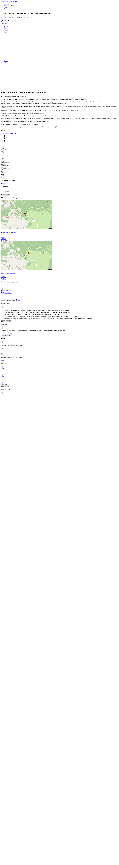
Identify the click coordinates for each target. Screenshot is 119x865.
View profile (13, 133)
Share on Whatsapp (7, 293)
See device (3, 183)
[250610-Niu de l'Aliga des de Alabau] (26, 269)
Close (2, 368)
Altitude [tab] (6, 26)
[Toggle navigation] (5, 1)
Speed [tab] (5, 28)
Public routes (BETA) (9, 6)
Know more (15, 282)
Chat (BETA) (7, 4)
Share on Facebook (7, 292)
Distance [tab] (6, 30)
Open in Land (8, 335)
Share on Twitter (6, 290)
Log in (5, 7)
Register (6, 8)
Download (8, 321)
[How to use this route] (1, 22)
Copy (18, 300)
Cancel (3, 321)
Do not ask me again (7, 333)
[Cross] (3, 177)
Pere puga (6, 240)
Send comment (6, 194)
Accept (7, 386)
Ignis (5, 281)
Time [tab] (5, 32)
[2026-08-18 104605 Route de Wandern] (26, 229)
